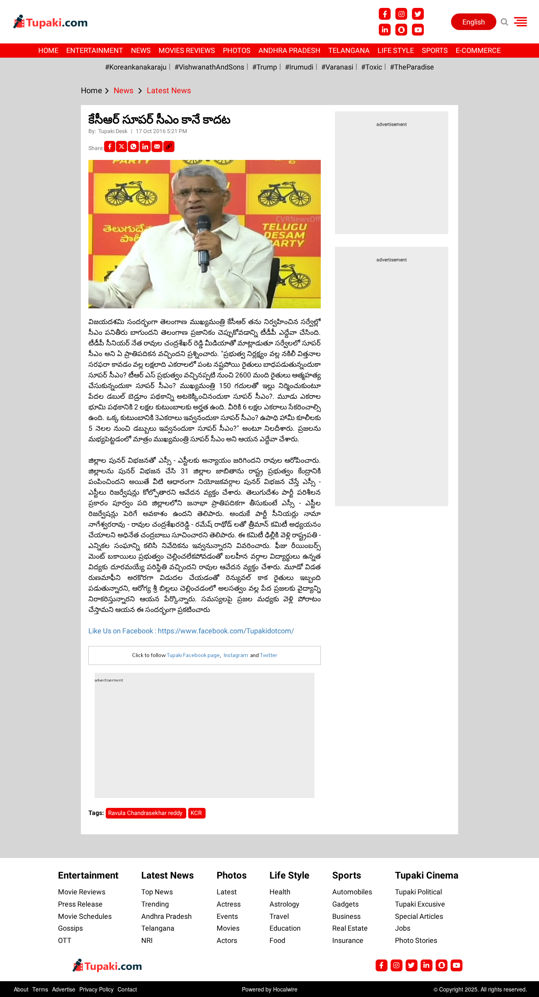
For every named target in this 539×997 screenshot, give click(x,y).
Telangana (349, 50)
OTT (64, 940)
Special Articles (419, 916)
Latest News (167, 875)
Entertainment (94, 50)
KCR (197, 813)
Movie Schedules (85, 916)
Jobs (402, 928)
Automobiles (352, 892)
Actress (229, 904)
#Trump (264, 67)
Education (285, 928)
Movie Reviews (81, 892)
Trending (155, 904)
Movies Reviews (187, 50)
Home (48, 50)
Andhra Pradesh (289, 50)
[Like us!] (385, 14)
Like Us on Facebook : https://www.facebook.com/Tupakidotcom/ (191, 631)
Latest (227, 892)
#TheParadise (412, 67)
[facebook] (110, 146)
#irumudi (299, 67)
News (141, 50)
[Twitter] (121, 146)
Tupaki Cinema (427, 875)
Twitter (268, 655)
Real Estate (350, 928)
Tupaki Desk (113, 131)
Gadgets (345, 904)
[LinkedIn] (145, 146)
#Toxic (371, 67)
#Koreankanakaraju (136, 67)
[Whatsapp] (133, 146)
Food (277, 940)
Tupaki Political (418, 892)
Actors (227, 940)
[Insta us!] (401, 14)
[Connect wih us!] (385, 30)
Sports (435, 50)
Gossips (70, 928)
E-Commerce (478, 50)
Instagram (235, 655)
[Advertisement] (35, 325)
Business (346, 916)
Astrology (284, 904)
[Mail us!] (456, 965)
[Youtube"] (418, 30)
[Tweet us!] (418, 14)
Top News (157, 892)
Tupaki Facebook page (193, 655)
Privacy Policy (96, 989)
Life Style (396, 50)
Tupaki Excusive (420, 904)
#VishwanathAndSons (209, 67)
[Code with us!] (401, 30)
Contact (127, 989)
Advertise (63, 989)
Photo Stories (416, 940)
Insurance (347, 940)
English (473, 22)
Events (227, 916)
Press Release (80, 904)
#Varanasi (337, 67)
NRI (147, 940)
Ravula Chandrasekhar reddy (146, 813)
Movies (228, 928)
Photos (237, 50)
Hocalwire (285, 989)
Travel (279, 916)
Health (280, 892)
